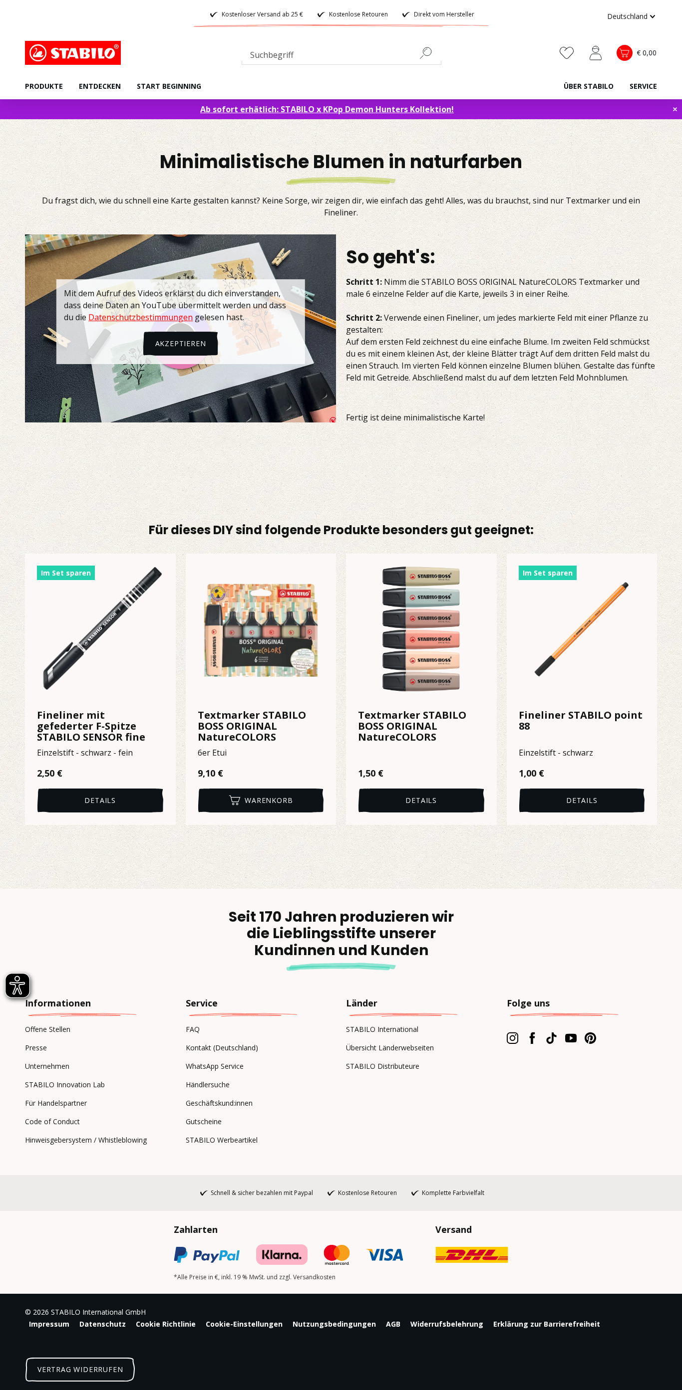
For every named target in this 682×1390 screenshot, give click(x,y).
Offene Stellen (47, 1029)
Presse (36, 1047)
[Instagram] (512, 1038)
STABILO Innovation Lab (65, 1084)
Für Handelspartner (56, 1103)
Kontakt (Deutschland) (222, 1047)
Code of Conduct (52, 1121)
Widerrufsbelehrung (446, 1324)
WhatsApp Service (215, 1066)
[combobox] (341, 57)
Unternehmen (47, 1066)
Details (100, 800)
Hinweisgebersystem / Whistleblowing (86, 1140)
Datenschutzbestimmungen (140, 317)
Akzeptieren (180, 343)
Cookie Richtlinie (166, 1324)
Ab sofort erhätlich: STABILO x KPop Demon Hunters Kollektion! (327, 109)
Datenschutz (102, 1324)
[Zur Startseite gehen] (75, 53)
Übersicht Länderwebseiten (390, 1047)
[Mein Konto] (595, 52)
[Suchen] (430, 53)
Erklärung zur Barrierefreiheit (546, 1324)
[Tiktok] (551, 1038)
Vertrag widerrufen (80, 1369)
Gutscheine (204, 1121)
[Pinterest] (590, 1038)
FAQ (193, 1029)
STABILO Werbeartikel (222, 1140)
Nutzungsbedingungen (334, 1324)
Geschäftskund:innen (219, 1103)
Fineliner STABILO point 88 (581, 721)
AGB (393, 1324)
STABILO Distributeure (382, 1066)
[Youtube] (571, 1038)
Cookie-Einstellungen (244, 1324)
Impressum (49, 1324)
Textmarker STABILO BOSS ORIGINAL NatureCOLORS (252, 726)
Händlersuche (208, 1084)
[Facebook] (532, 1038)
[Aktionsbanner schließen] (675, 109)
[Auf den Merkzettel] (162, 568)
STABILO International (382, 1029)
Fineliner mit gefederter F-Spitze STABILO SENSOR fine (91, 726)
